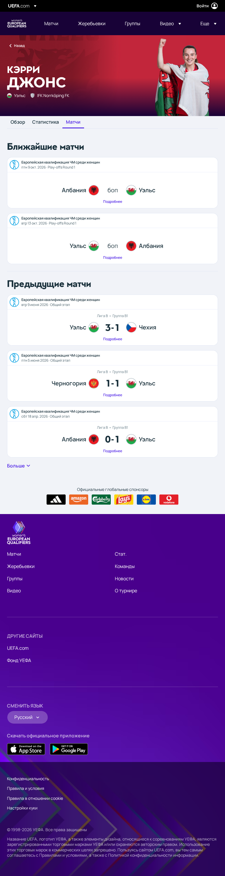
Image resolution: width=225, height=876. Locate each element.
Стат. (121, 554)
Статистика (45, 122)
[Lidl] (146, 499)
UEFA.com (18, 648)
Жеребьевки (21, 566)
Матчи (73, 122)
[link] (51, 23)
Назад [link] (19, 45)
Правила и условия (25, 788)
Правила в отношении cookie (35, 798)
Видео (14, 590)
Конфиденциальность (28, 778)
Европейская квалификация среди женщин (16, 23)
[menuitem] (53, 23)
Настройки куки (22, 808)
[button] (170, 23)
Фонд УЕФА (19, 660)
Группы (15, 578)
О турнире (126, 590)
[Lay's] (123, 499)
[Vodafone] (168, 499)
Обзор (18, 122)
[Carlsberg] (101, 499)
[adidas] (56, 499)
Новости (124, 578)
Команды (125, 566)
